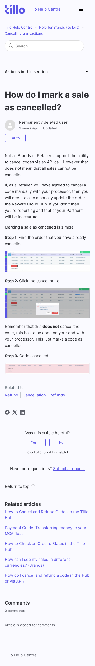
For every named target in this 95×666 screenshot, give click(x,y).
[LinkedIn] (22, 412)
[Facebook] (7, 412)
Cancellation (34, 394)
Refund (11, 394)
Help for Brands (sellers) (59, 27)
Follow (15, 138)
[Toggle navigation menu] (81, 9)
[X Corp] (14, 412)
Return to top (17, 486)
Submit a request (69, 468)
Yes (33, 442)
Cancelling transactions (24, 33)
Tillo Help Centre (18, 27)
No (61, 442)
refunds (57, 394)
